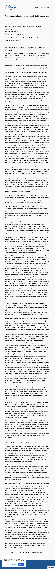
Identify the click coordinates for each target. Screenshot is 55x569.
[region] (14, 560)
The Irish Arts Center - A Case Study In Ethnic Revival (27, 37)
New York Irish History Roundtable (27, 563)
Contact (35, 563)
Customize (7, 564)
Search (36, 7)
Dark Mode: (50, 567)
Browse (41, 7)
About (48, 7)
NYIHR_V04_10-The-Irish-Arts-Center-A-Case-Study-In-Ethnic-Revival (23, 26)
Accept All (21, 564)
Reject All (14, 564)
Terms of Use (17, 40)
